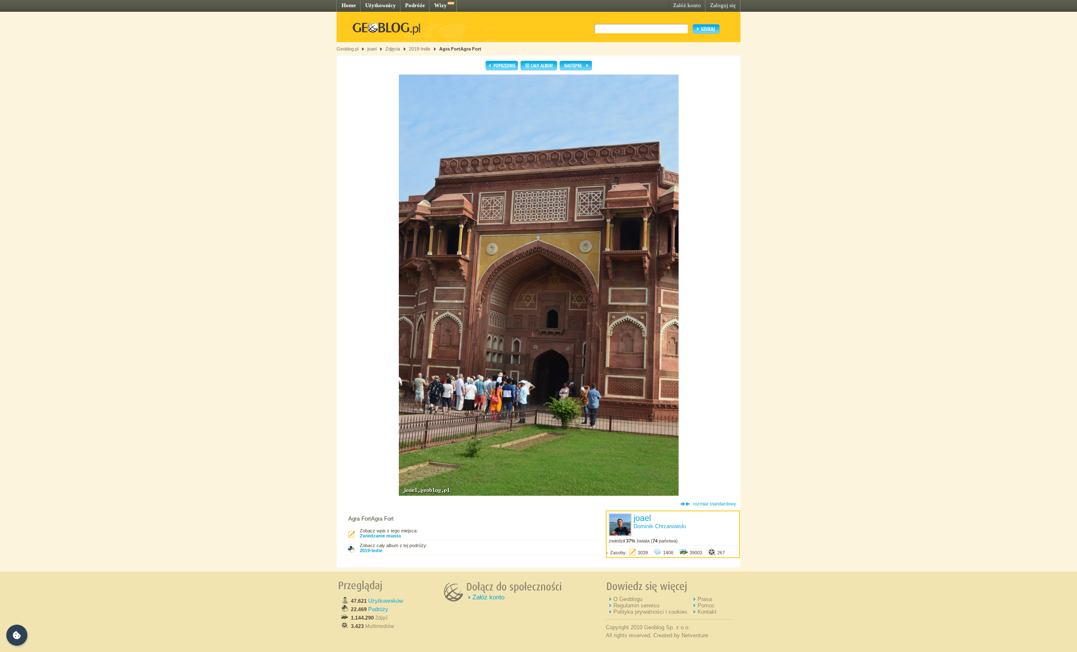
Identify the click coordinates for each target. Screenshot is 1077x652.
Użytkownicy (380, 5)
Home (349, 5)
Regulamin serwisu (636, 605)
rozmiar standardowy (714, 503)
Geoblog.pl (347, 48)
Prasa (705, 599)
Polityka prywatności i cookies (650, 612)
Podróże (415, 5)
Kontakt (707, 612)
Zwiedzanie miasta (380, 535)
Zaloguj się (723, 5)
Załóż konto (687, 5)
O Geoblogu (627, 599)
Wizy (440, 5)
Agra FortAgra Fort (460, 48)
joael (372, 48)
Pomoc (706, 605)
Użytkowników (385, 601)
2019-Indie (419, 48)
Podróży (378, 609)
